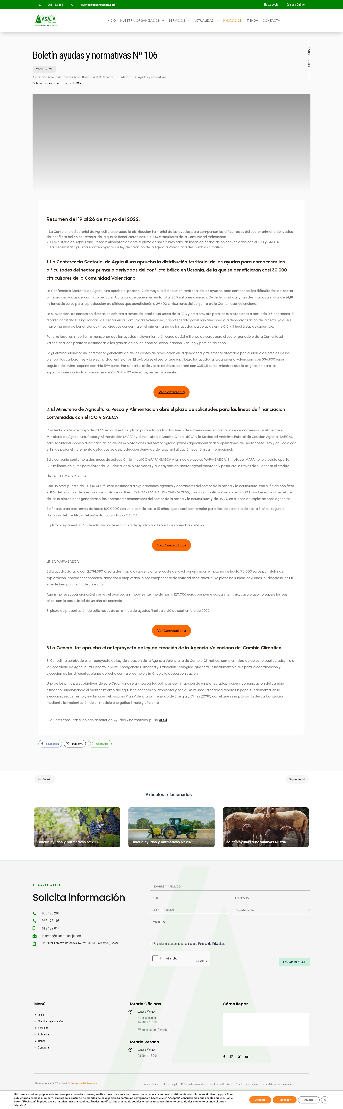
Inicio (111, 21)
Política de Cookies (221, 1084)
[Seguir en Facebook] (224, 1057)
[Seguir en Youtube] (247, 1057)
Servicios (177, 21)
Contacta (271, 21)
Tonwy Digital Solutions (84, 1083)
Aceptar (260, 1100)
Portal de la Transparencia (277, 1084)
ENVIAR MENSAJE (294, 962)
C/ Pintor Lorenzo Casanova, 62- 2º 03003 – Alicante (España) (80, 943)
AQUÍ (163, 720)
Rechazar (285, 1100)
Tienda (252, 21)
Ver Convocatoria (171, 545)
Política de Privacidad (211, 944)
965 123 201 (55, 5)
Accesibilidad (151, 1084)
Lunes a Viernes (147, 1011)
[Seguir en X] (239, 1057)
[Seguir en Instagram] (232, 1057)
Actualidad (204, 21)
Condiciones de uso (247, 1084)
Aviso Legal (170, 1084)
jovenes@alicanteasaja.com (98, 5)
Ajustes (309, 1100)
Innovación (232, 21)
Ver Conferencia (172, 392)
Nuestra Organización (140, 21)
